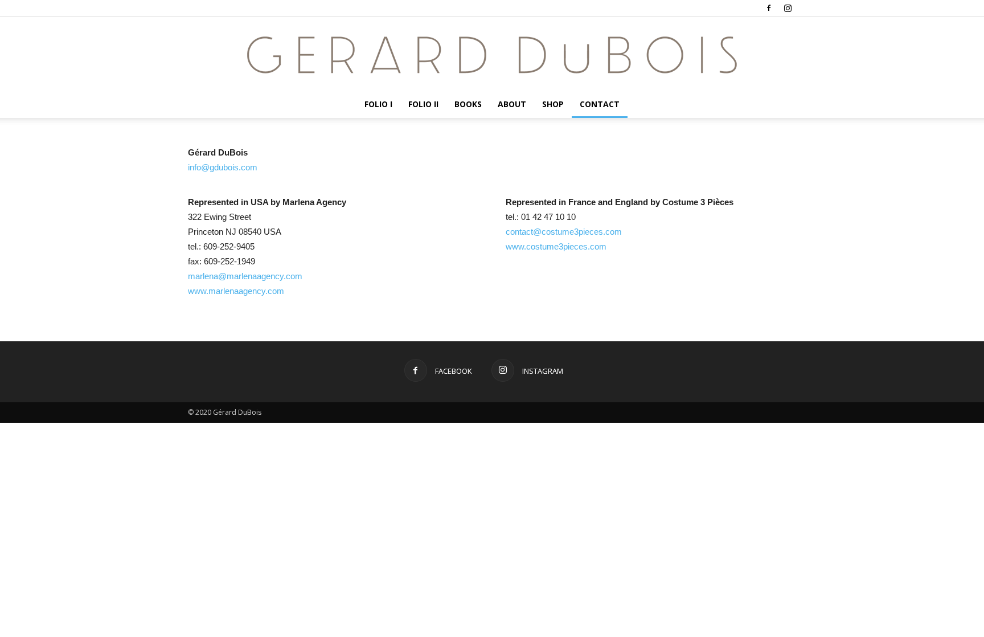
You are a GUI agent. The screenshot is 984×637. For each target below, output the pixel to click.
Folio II (423, 104)
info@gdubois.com (222, 167)
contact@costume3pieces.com (564, 231)
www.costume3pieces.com (556, 246)
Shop (553, 104)
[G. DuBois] (492, 54)
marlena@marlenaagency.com (245, 276)
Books (468, 104)
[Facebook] (768, 8)
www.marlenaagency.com (236, 291)
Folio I (378, 104)
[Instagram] (787, 8)
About (512, 104)
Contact (600, 104)
